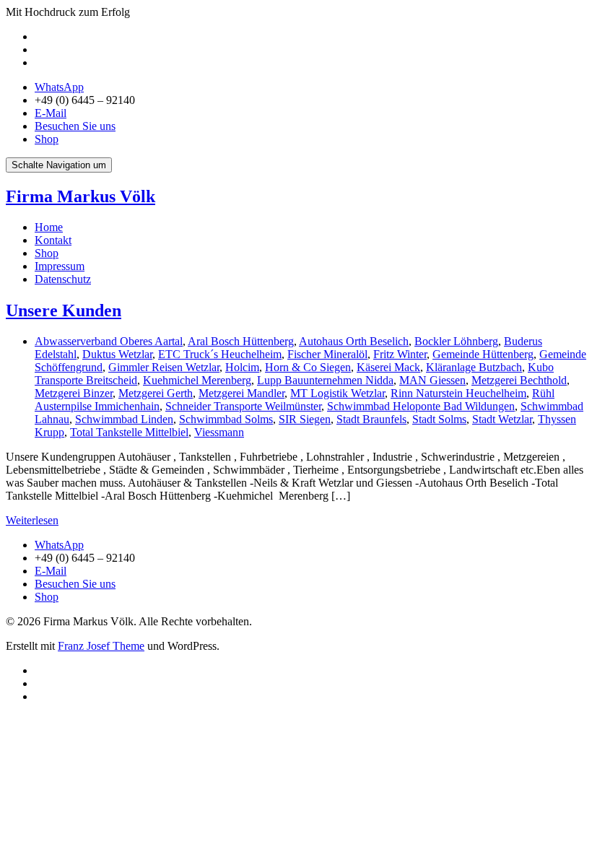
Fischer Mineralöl (327, 354)
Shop (46, 139)
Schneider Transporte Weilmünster (243, 406)
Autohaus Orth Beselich (354, 341)
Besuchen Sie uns (75, 126)
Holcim (242, 367)
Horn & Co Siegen (308, 367)
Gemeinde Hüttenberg (483, 354)
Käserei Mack (388, 367)
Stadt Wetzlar (502, 419)
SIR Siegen (305, 419)
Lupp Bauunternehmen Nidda (325, 380)
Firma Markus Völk (80, 196)
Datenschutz (63, 279)
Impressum (59, 266)
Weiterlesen (32, 520)
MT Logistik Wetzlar (337, 393)
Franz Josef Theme (101, 646)
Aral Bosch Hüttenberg (241, 341)
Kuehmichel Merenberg (197, 380)
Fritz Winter (400, 354)
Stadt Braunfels (371, 419)
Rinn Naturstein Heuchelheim (458, 393)
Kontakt (53, 240)
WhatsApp (59, 87)
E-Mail (50, 113)
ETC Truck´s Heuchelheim (220, 354)
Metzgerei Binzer (74, 393)
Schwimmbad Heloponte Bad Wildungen (421, 406)
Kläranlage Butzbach (474, 367)
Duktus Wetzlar (117, 354)
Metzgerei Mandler (241, 393)
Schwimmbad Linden (124, 419)
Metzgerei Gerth (155, 393)
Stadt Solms (439, 419)
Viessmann (219, 432)
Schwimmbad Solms (226, 419)
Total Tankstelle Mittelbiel (129, 432)
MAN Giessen (432, 380)
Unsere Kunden (63, 310)
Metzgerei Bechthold (519, 380)
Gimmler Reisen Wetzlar (163, 367)
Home (49, 227)
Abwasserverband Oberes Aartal (109, 341)
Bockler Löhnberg (456, 341)
